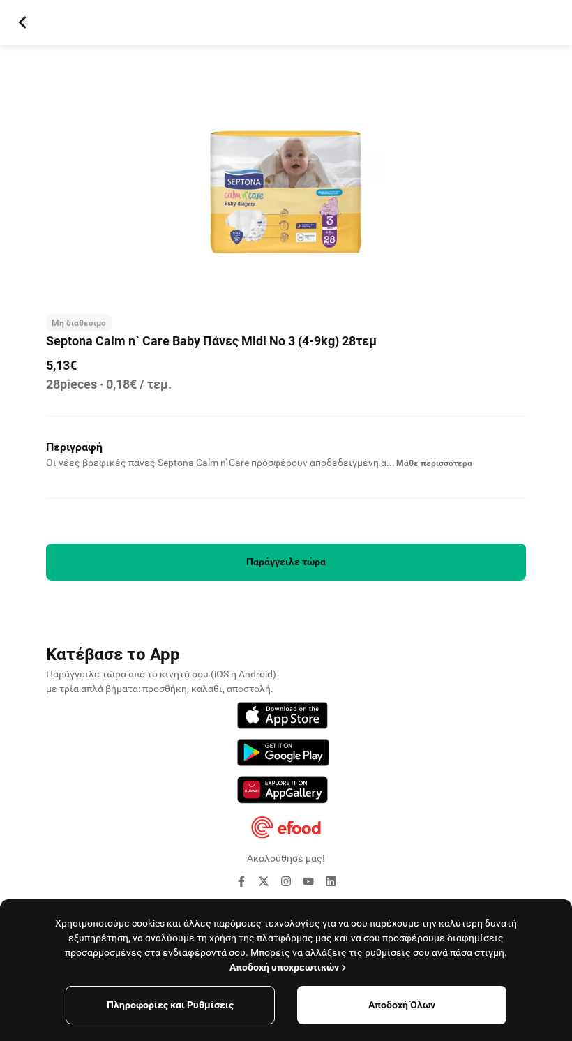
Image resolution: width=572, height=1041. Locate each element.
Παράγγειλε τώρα (286, 561)
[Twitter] (263, 883)
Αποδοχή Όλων (401, 1004)
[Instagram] (286, 883)
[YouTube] (308, 883)
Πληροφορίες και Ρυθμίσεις (170, 1004)
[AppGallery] (282, 792)
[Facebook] (241, 883)
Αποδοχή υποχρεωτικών (284, 967)
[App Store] (282, 717)
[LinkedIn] (330, 883)
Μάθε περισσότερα (434, 463)
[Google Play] (283, 754)
